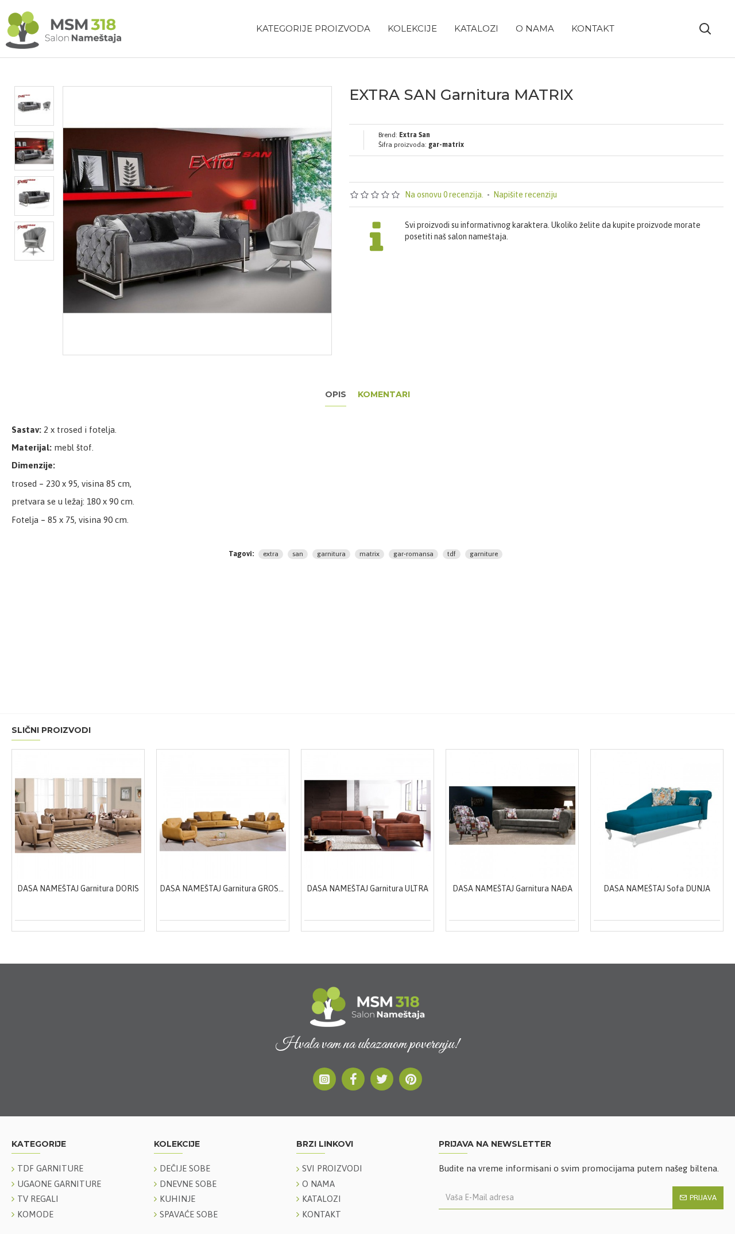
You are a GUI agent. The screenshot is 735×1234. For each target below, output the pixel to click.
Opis (335, 394)
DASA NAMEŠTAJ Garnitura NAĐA (155, 888)
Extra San (414, 135)
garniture (484, 554)
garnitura (331, 554)
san (297, 554)
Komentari (384, 394)
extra (270, 554)
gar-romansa (413, 554)
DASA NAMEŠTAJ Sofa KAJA (444, 888)
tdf (451, 554)
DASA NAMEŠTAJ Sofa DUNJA (299, 888)
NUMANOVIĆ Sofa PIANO (589, 888)
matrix (369, 554)
